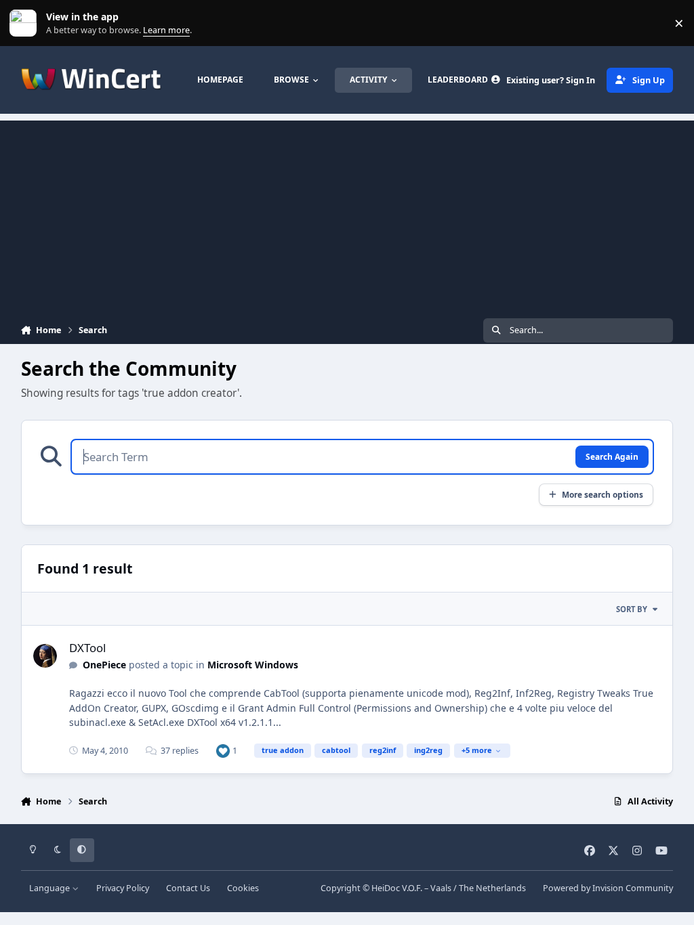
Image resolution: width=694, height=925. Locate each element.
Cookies (243, 888)
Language (50, 888)
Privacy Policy (122, 888)
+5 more (477, 750)
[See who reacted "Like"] (223, 750)
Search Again (612, 456)
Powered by (608, 888)
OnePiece (104, 664)
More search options (602, 494)
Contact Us (188, 888)
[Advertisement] (347, 215)
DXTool (87, 647)
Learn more (26, 23)
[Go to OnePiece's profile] (45, 656)
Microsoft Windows (252, 664)
